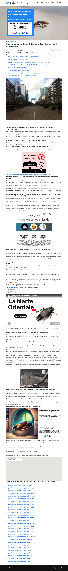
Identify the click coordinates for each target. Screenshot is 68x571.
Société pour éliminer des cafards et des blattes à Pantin (19, 540)
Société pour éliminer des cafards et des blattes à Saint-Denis (20, 534)
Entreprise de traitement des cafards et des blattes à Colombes (20, 485)
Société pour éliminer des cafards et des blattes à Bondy (19, 558)
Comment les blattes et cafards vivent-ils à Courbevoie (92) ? (22, 76)
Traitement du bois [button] (40, 2)
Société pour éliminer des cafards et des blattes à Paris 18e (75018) (21, 523)
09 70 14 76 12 (21, 33)
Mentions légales (58, 568)
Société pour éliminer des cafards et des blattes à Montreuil (19, 545)
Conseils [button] (53, 2)
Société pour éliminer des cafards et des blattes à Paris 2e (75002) (21, 528)
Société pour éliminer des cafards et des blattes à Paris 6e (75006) (21, 501)
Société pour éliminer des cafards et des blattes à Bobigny (19, 552)
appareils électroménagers (29, 442)
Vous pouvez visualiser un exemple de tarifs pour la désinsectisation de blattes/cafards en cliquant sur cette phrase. (28, 174)
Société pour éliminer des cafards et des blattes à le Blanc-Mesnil (20, 555)
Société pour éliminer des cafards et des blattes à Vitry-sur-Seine (20, 560)
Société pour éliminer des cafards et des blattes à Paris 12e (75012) (21, 507)
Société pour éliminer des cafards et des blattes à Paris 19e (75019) (21, 526)
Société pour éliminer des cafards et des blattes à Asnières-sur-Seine (21, 488)
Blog (40, 567)
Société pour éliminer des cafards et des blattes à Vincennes (19, 550)
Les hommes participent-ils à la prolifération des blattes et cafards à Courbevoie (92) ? (26, 72)
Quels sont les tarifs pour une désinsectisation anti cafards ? (19, 59)
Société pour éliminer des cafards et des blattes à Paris (18, 520)
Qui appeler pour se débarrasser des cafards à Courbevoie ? (19, 57)
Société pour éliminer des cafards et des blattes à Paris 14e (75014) (21, 518)
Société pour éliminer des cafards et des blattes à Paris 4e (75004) (21, 531)
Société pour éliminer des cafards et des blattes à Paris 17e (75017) (21, 510)
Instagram (52, 567)
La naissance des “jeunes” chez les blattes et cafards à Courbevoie (23, 75)
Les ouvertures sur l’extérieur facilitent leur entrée (19, 70)
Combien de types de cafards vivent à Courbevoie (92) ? (19, 67)
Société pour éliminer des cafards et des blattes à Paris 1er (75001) (21, 525)
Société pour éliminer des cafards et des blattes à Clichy (19, 490)
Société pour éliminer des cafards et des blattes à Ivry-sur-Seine (20, 544)
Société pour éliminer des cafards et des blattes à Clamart (19, 542)
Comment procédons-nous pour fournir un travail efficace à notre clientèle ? (24, 64)
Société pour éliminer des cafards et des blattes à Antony (19, 561)
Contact (59, 2)
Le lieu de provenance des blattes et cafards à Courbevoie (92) (20, 68)
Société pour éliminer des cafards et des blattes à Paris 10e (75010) (21, 512)
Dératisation (22, 2)
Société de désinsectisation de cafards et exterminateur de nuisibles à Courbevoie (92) (24, 56)
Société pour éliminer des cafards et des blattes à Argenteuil (19, 495)
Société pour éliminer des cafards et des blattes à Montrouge (20, 539)
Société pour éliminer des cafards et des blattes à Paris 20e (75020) (21, 504)
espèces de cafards (14, 287)
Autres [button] (47, 2)
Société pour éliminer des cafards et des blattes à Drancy (19, 556)
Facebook (48, 567)
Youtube (43, 567)
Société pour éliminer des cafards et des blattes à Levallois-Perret (20, 487)
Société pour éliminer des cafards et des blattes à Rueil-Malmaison (21, 493)
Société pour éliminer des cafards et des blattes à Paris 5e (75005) (21, 533)
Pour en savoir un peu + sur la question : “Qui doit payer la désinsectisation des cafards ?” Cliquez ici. (25, 180)
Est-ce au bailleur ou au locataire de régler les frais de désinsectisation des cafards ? (24, 61)
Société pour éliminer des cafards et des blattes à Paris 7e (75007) (21, 502)
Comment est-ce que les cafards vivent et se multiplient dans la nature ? (22, 73)
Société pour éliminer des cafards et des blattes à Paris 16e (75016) (21, 517)
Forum (60, 567)
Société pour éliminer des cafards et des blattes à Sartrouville (20, 499)
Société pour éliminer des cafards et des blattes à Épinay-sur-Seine (21, 498)
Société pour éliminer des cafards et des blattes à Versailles (19, 548)
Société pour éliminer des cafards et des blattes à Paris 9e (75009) (21, 509)
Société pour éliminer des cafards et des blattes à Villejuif (19, 547)
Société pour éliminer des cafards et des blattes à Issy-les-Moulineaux (21, 536)
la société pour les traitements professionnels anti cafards (27, 142)
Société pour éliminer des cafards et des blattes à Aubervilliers (20, 537)
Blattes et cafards (13, 41)
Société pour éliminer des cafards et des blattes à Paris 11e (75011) (21, 514)
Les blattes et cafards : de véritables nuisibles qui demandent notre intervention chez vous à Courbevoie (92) (29, 62)
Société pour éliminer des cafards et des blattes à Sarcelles (19, 553)
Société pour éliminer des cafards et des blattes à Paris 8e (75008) (21, 506)
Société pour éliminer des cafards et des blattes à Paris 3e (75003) (21, 529)
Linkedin (56, 567)
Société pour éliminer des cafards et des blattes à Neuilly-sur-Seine (21, 483)
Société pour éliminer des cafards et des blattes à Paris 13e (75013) (21, 515)
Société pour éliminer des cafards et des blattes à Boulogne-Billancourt (21, 496)
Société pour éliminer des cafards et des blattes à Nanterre (19, 491)
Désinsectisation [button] (30, 2)
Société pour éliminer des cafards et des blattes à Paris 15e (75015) (21, 521)
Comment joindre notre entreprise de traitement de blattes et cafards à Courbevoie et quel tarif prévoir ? (30, 65)
